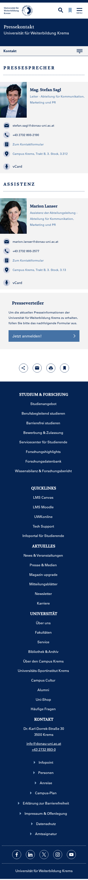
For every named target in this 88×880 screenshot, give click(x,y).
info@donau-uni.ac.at (43, 743)
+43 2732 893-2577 (26, 251)
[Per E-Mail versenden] (37, 368)
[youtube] (71, 854)
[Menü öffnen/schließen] (79, 11)
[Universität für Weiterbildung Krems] (20, 10)
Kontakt (8, 52)
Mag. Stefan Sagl (45, 89)
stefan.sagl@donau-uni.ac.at (33, 125)
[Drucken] (50, 368)
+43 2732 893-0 (44, 749)
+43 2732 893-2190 (26, 135)
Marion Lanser (43, 206)
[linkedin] (30, 854)
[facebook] (16, 854)
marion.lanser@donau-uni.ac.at (35, 242)
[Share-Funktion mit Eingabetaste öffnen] (23, 368)
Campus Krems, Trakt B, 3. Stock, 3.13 (39, 270)
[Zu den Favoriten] (70, 10)
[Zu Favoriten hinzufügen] (64, 368)
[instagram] (57, 854)
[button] (44, 166)
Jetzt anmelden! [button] (27, 336)
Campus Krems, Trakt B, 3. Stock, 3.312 (40, 154)
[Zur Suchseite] (60, 10)
